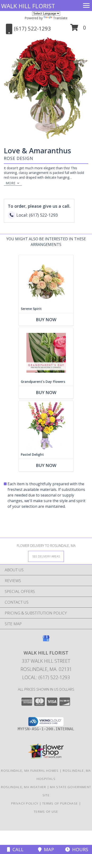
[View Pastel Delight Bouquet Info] (46, 425)
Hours (79, 849)
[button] (78, 29)
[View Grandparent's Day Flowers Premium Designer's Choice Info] (46, 352)
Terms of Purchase (60, 803)
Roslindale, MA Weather (23, 787)
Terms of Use (46, 811)
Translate (60, 18)
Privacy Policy (24, 803)
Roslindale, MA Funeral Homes (30, 770)
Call (17, 849)
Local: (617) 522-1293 (46, 677)
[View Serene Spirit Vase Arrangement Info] (46, 280)
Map (48, 849)
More (10, 183)
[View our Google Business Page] (46, 640)
